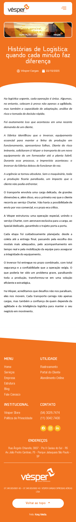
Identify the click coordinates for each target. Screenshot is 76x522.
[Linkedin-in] (58, 428)
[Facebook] (43, 428)
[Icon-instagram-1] (50, 428)
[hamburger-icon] (63, 8)
